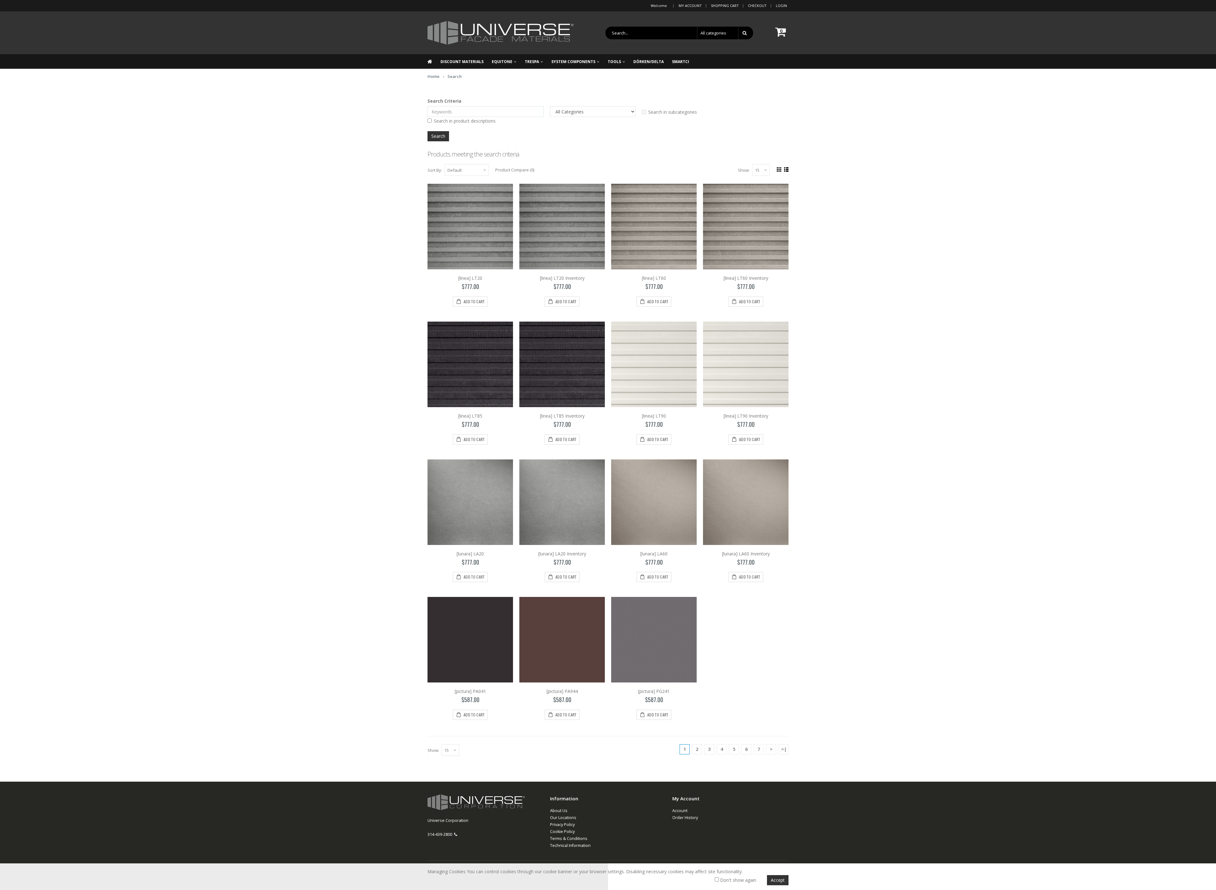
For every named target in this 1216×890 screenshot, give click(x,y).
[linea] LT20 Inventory (562, 278)
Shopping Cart (725, 5)
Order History (685, 817)
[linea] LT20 (470, 278)
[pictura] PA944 (562, 691)
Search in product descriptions (465, 121)
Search (454, 76)
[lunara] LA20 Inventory (562, 554)
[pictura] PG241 (654, 691)
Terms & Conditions (568, 838)
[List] (785, 168)
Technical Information (570, 845)
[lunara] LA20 (470, 554)
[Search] (745, 33)
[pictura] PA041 (470, 691)
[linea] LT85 (470, 416)
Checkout (757, 5)
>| (784, 749)
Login (781, 5)
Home (434, 76)
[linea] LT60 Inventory (746, 278)
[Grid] (778, 168)
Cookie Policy (562, 831)
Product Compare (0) (514, 170)
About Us (558, 810)
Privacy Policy (562, 824)
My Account (690, 5)
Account (679, 810)
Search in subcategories (672, 112)
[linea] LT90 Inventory (746, 416)
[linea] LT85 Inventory (562, 416)
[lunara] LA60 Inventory (746, 554)
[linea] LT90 (654, 416)
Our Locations (563, 817)
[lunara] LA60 (654, 554)
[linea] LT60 (654, 278)
